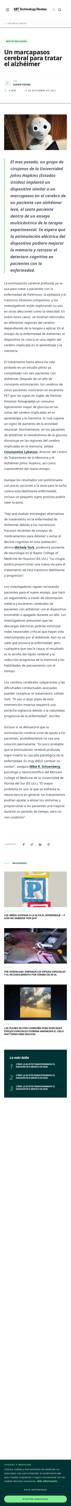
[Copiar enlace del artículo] (48, 844)
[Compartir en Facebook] (23, 844)
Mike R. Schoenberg (44, 766)
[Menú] (7, 9)
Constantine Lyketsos (21, 452)
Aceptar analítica (35, 1499)
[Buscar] (60, 10)
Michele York (24, 547)
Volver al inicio (17, 23)
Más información (47, 1481)
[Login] (53, 10)
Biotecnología (16, 41)
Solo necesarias (35, 1489)
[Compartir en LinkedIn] (40, 844)
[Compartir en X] (31, 844)
